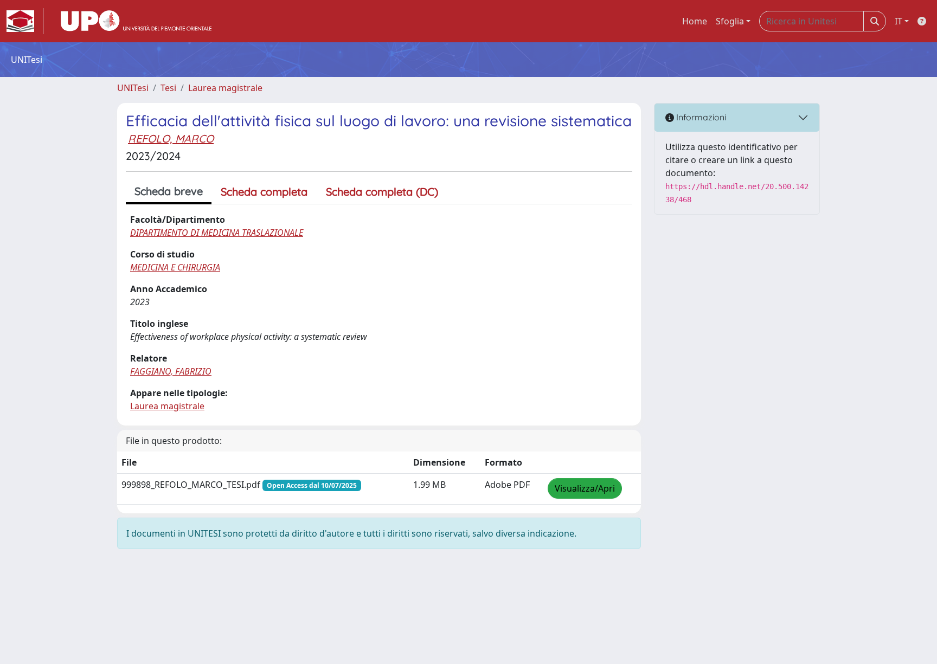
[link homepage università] (136, 21)
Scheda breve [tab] (168, 191)
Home (694, 21)
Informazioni (700, 117)
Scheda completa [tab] (264, 191)
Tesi (168, 88)
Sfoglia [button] (730, 21)
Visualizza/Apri (585, 488)
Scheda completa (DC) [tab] (382, 191)
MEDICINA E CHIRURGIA (175, 267)
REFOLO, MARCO (171, 138)
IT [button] (898, 21)
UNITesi (133, 88)
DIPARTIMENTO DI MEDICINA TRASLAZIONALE (216, 232)
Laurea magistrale (225, 88)
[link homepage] (25, 21)
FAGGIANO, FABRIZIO (170, 371)
